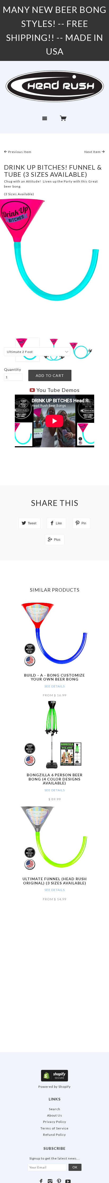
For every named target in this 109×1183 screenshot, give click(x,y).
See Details (54, 686)
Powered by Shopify (54, 1087)
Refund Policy (54, 1135)
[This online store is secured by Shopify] (54, 1075)
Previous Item (19, 152)
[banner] (54, 86)
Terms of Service (54, 1128)
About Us (54, 1115)
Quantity (12, 369)
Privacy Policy (54, 1122)
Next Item (93, 152)
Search (54, 1109)
